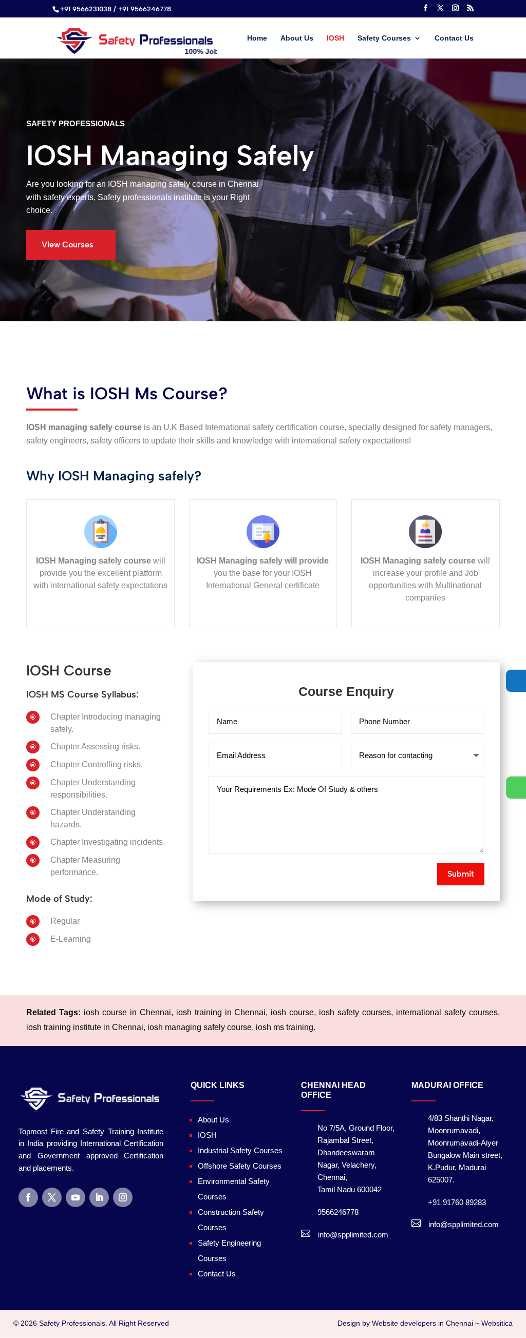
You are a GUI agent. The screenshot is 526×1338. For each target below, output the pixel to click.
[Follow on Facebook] (28, 1197)
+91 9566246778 (144, 9)
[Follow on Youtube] (75, 1197)
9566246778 (338, 1212)
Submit (460, 874)
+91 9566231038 (85, 9)
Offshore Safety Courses (239, 1165)
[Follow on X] (52, 1197)
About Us (296, 38)
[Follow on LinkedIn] (99, 1197)
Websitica (497, 1323)
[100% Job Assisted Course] (135, 37)
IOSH (335, 38)
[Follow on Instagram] (123, 1197)
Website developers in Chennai (422, 1323)
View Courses (67, 244)
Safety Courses (384, 38)
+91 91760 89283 (457, 1202)
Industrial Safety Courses (240, 1150)
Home (257, 38)
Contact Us (454, 38)
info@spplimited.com (353, 1234)
